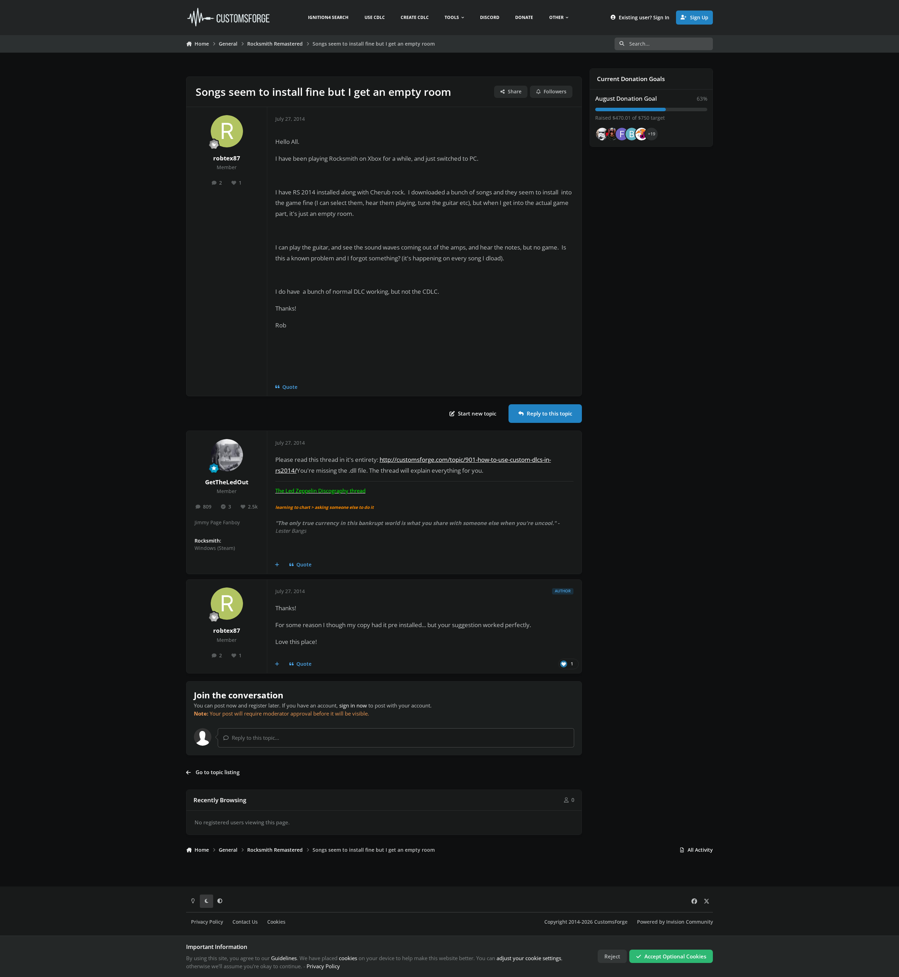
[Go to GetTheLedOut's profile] (227, 455)
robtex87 (226, 158)
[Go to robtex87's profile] (227, 131)
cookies (348, 958)
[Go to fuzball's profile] (622, 134)
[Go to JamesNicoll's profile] (612, 134)
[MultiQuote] (277, 565)
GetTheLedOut (226, 482)
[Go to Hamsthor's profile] (602, 134)
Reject (612, 956)
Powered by (675, 922)
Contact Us (245, 922)
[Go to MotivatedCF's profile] (641, 134)
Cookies (276, 922)
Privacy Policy (207, 922)
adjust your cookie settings (529, 958)
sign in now (353, 705)
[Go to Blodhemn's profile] (631, 134)
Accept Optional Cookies (675, 956)
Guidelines (284, 958)
